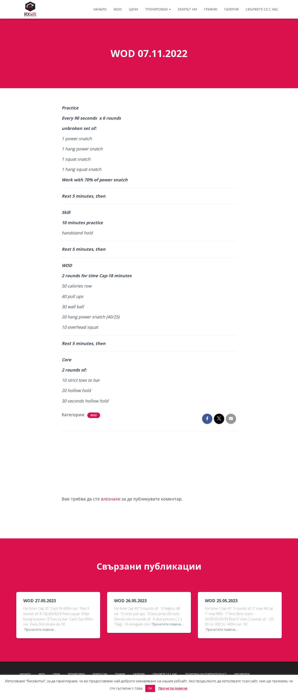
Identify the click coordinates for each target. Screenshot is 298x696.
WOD (118, 9)
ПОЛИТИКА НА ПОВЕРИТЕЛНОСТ (206, 674)
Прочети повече (172, 688)
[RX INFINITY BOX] (30, 9)
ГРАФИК (210, 9)
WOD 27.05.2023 (39, 600)
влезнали (110, 499)
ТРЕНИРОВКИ (157, 9)
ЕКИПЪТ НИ (187, 9)
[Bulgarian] (257, 674)
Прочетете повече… (40, 629)
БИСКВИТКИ (242, 674)
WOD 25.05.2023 (221, 600)
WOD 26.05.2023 (130, 600)
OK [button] (150, 688)
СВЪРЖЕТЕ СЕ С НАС (262, 9)
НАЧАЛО (100, 9)
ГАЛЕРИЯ (231, 9)
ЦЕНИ (133, 9)
